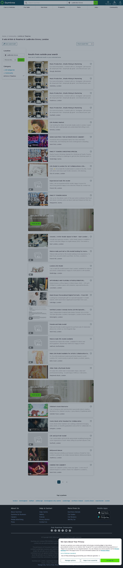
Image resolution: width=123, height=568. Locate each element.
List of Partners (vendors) (68, 553)
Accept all (110, 560)
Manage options (70, 560)
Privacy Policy (105, 550)
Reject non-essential (90, 560)
